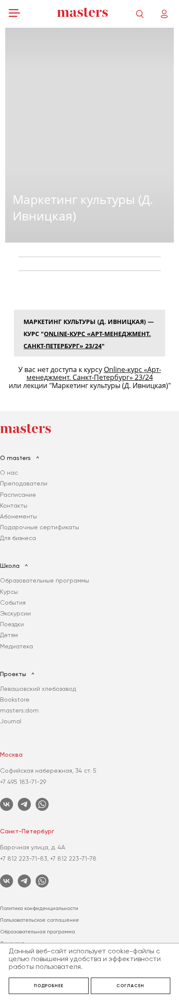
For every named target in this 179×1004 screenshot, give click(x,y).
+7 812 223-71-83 (23, 858)
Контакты (13, 505)
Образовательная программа (37, 932)
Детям (9, 635)
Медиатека (16, 646)
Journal (10, 721)
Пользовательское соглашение (39, 920)
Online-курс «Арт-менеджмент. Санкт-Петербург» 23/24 (94, 373)
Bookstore (15, 699)
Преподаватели (23, 483)
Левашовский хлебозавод (38, 688)
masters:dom (19, 710)
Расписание (18, 494)
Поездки (12, 624)
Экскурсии (15, 613)
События (13, 602)
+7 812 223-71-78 (73, 858)
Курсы (9, 591)
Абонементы (18, 516)
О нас (9, 472)
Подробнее (48, 985)
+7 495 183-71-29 (23, 781)
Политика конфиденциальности (39, 908)
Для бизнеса (18, 537)
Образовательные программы (44, 580)
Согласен (130, 985)
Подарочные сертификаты (39, 527)
